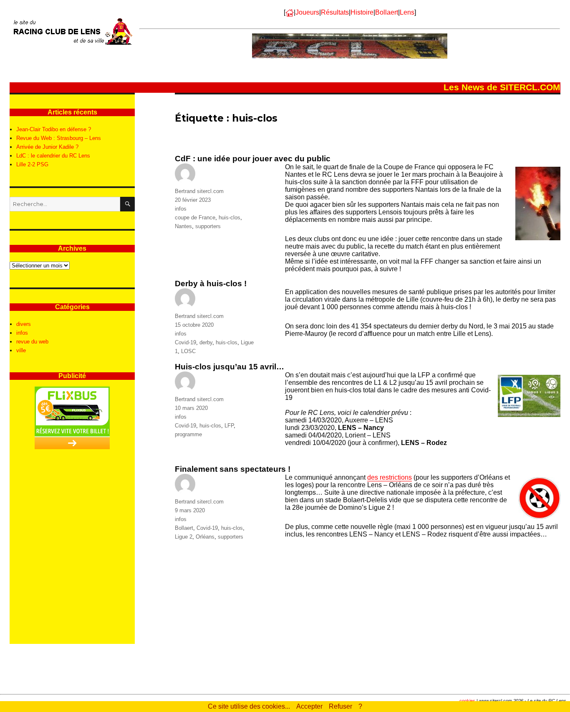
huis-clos (229, 217)
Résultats (335, 12)
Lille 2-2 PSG (32, 164)
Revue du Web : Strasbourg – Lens (58, 138)
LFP (229, 425)
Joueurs (307, 12)
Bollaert (386, 12)
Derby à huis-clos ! (211, 283)
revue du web (32, 341)
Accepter (309, 706)
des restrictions (389, 477)
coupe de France (195, 217)
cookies (467, 700)
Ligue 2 (183, 537)
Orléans (205, 537)
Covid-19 (185, 342)
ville (21, 350)
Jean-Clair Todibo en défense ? (53, 129)
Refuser (340, 706)
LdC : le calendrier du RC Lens (53, 156)
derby (205, 342)
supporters (208, 226)
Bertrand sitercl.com (199, 191)
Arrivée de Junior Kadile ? (47, 147)
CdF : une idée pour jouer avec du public (252, 158)
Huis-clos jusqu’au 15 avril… (229, 366)
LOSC (188, 351)
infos (181, 209)
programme (188, 434)
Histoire (362, 12)
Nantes (183, 226)
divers (23, 324)
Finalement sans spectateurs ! (232, 469)
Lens (407, 12)
